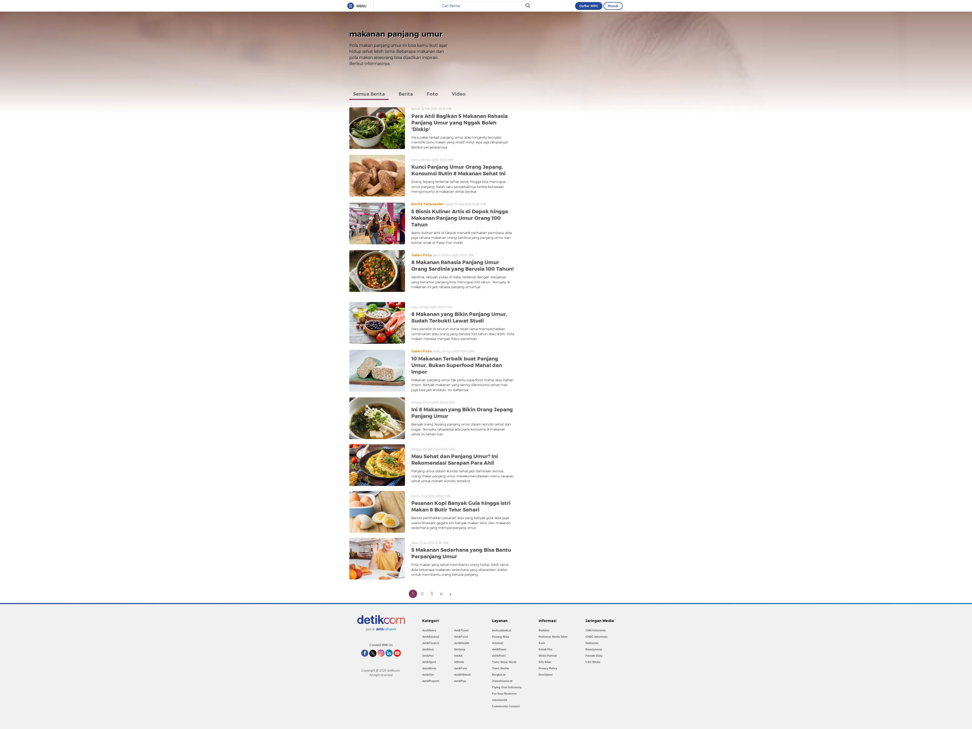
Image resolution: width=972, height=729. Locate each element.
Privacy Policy (548, 668)
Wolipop (459, 649)
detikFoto (460, 668)
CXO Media (592, 661)
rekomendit (499, 699)
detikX (458, 655)
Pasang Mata (500, 636)
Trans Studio (500, 668)
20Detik (459, 661)
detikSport (429, 661)
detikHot (428, 655)
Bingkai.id (498, 674)
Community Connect (506, 706)
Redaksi (544, 630)
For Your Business (504, 693)
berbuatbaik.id (501, 630)
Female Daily (593, 655)
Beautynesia (593, 649)
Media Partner (548, 655)
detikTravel (461, 630)
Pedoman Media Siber (553, 636)
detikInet (428, 649)
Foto (432, 94)
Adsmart (497, 643)
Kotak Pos (545, 649)
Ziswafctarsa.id (502, 680)
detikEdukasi (430, 636)
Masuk (613, 6)
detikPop (460, 680)
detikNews (429, 630)
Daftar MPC (588, 6)
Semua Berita (369, 94)
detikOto (428, 674)
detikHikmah (462, 674)
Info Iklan (545, 661)
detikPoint (499, 655)
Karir (542, 643)
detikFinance (430, 643)
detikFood (461, 636)
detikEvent (499, 649)
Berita (406, 94)
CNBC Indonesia (596, 636)
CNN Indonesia (595, 630)
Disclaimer (546, 674)
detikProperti (430, 680)
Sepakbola (429, 668)
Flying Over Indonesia (506, 687)
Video (458, 94)
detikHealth (461, 643)
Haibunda (591, 643)
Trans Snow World (504, 661)
